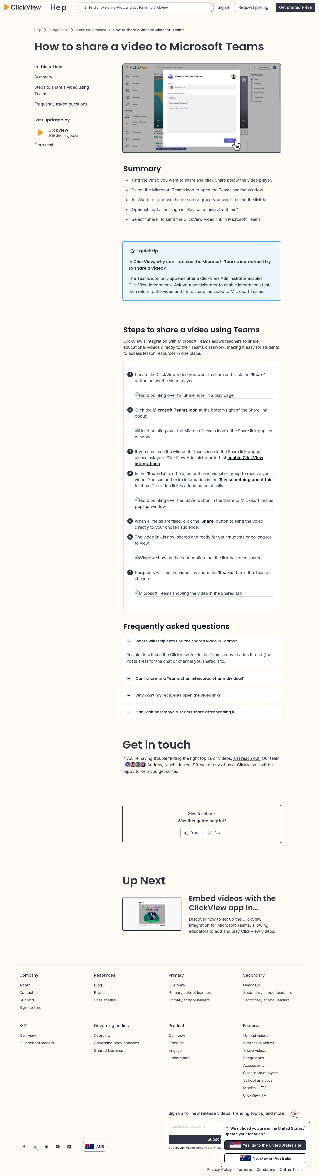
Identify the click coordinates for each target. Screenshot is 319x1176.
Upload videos (255, 1035)
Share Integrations (91, 30)
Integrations (58, 30)
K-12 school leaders (36, 1043)
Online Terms (291, 1169)
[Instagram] (46, 1146)
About (24, 985)
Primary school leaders (189, 1000)
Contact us (29, 992)
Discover (176, 1043)
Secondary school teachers (267, 992)
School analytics (257, 1080)
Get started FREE (295, 7)
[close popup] (305, 1126)
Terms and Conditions (256, 1169)
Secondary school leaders (266, 1000)
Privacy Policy (219, 1169)
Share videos (254, 1050)
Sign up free (30, 1007)
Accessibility (254, 1065)
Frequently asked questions (60, 104)
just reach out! (247, 758)
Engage (175, 1050)
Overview (177, 985)
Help (37, 30)
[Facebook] (24, 1146)
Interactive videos (258, 1043)
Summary (43, 76)
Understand (179, 1058)
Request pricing (253, 7)
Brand (99, 992)
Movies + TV (254, 1087)
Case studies (105, 1000)
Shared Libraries (108, 1050)
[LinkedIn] (69, 1146)
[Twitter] (35, 1146)
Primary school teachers (190, 992)
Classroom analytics (261, 1072)
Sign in (224, 7)
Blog (98, 985)
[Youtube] (57, 1146)
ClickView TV (254, 1095)
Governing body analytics (116, 1043)
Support (26, 1000)
